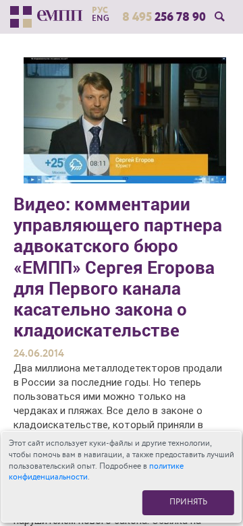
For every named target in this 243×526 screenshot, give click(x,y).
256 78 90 (164, 17)
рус (100, 10)
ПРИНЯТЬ (188, 502)
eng (100, 18)
